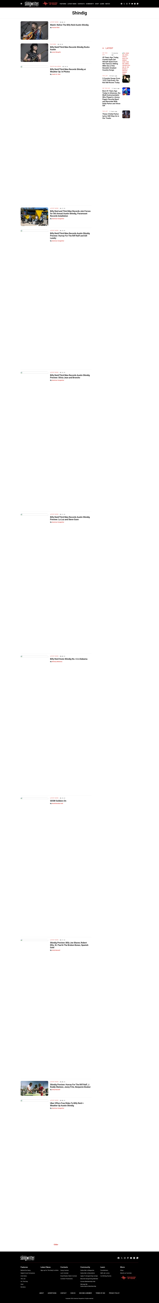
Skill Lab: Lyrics (105, 1273)
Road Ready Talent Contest (68, 1276)
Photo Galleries (55, 66)
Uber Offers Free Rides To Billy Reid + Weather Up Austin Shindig (67, 1104)
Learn (102, 4)
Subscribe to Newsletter (87, 1273)
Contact (63, 1293)
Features (63, 4)
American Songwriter (58, 218)
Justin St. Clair (56, 74)
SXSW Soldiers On (58, 801)
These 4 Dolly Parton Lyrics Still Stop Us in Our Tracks (110, 116)
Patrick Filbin (56, 27)
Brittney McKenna (57, 661)
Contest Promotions (66, 1278)
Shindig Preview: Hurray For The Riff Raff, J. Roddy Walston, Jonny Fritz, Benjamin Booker (70, 1085)
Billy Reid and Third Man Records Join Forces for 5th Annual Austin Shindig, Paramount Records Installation (70, 213)
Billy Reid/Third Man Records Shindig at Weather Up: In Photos (68, 70)
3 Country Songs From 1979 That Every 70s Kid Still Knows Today (111, 80)
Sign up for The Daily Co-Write (50, 1270)
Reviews (23, 1287)
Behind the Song (25, 1270)
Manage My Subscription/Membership (88, 1285)
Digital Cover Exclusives (28, 1273)
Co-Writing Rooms (105, 1276)
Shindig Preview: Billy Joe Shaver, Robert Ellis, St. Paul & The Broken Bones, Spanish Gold (69, 945)
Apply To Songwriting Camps (89, 1276)
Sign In (72, 1293)
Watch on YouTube (126, 1273)
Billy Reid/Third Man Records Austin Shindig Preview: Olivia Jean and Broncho (70, 376)
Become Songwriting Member (89, 1278)
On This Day (106, 88)
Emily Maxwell (56, 950)
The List (105, 75)
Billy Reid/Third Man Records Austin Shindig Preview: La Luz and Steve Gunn (70, 518)
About (41, 1293)
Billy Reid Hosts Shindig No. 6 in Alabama (68, 659)
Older (56, 1244)
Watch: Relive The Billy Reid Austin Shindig (69, 25)
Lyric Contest (64, 1273)
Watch (107, 4)
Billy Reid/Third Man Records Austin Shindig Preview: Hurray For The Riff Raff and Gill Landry (70, 235)
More (122, 1267)
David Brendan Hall (57, 803)
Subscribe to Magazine (87, 1270)
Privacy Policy (114, 1293)
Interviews (24, 1276)
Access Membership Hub (87, 1281)
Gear (22, 1284)
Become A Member (85, 1293)
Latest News (71, 4)
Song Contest (64, 1270)
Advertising (52, 1293)
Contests (81, 4)
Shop (97, 4)
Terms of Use (100, 1293)
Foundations (104, 1270)
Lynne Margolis (56, 52)
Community (90, 4)
